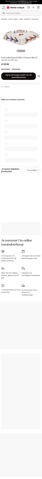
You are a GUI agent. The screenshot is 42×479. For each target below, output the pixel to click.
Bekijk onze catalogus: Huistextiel (12, 99)
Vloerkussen (35, 19)
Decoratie (4, 19)
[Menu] (3, 6)
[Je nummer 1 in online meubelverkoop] (15, 7)
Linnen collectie (13, 19)
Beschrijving (5, 69)
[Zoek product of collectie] (3, 13)
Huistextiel (27, 19)
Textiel (21, 19)
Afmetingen (16, 69)
